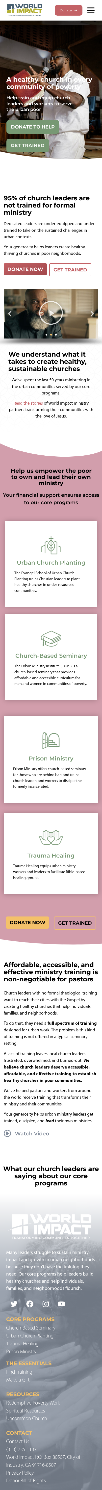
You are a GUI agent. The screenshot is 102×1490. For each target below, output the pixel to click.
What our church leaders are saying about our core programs (51, 1176)
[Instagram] (46, 1304)
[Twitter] (14, 1304)
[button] (10, 313)
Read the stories (28, 403)
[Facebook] (30, 1304)
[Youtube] (61, 1304)
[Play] (51, 314)
